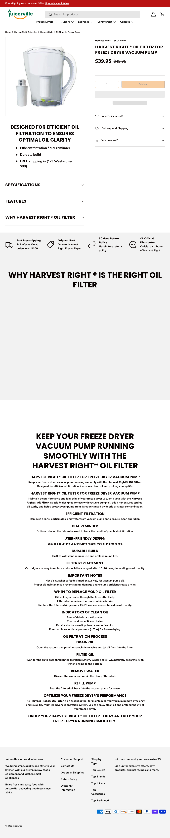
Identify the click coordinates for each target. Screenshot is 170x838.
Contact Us (67, 766)
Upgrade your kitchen (57, 3)
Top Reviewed (100, 800)
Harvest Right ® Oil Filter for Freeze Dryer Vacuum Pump (60, 32)
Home (8, 32)
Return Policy (69, 779)
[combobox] (92, 14)
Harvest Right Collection (25, 32)
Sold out (143, 84)
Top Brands (98, 776)
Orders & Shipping (72, 772)
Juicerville (17, 826)
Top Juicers (98, 783)
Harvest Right (102, 40)
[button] (130, 94)
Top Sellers (98, 770)
